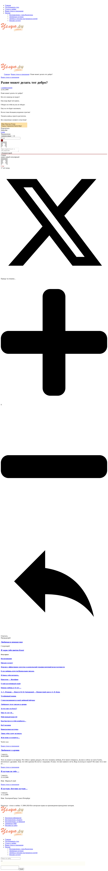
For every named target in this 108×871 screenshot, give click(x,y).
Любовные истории (16, 851)
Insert (21, 869)
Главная (8, 839)
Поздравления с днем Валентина (21, 849)
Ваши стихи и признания (10, 77)
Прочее (7, 847)
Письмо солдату (15, 855)
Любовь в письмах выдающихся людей (23, 853)
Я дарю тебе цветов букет (12, 650)
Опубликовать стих (12, 841)
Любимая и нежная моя (12, 642)
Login (3, 132)
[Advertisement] (54, 48)
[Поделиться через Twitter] (54, 275)
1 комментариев (6, 88)
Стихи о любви (10, 843)
